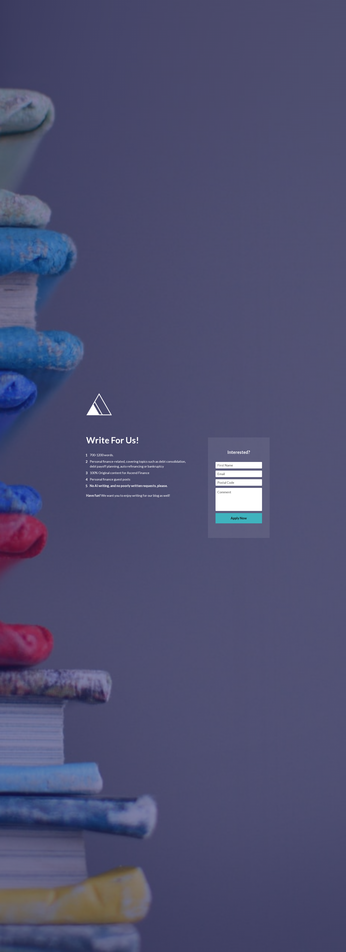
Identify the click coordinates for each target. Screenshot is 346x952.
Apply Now (239, 518)
